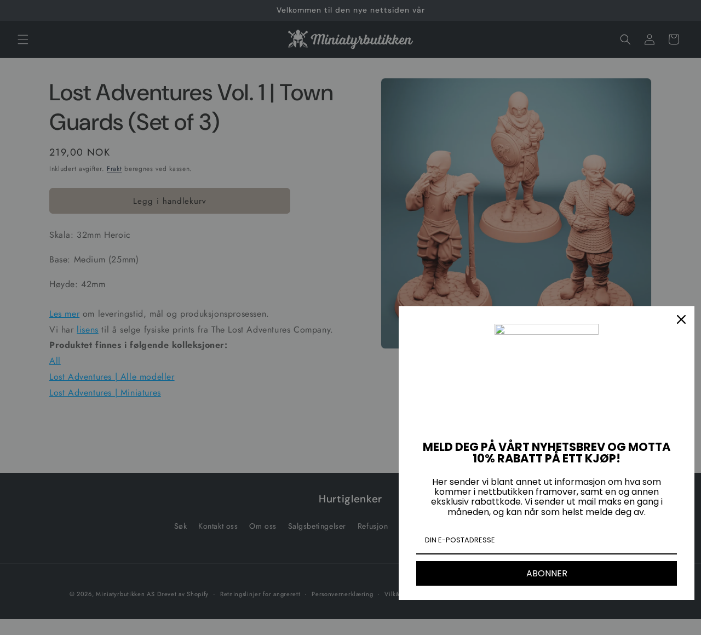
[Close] (681, 319)
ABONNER (546, 573)
